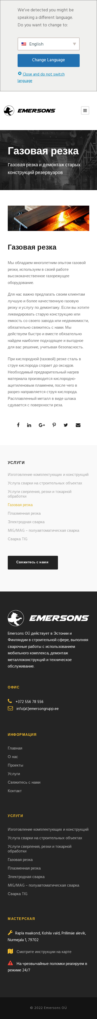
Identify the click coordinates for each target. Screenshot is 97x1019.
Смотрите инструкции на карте (44, 952)
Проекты (15, 765)
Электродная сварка (26, 522)
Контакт (15, 791)
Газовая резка (20, 505)
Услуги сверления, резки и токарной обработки (39, 494)
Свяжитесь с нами (24, 783)
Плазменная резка (24, 514)
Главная (15, 748)
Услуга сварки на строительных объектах (45, 483)
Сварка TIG (17, 539)
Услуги (14, 774)
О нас (13, 757)
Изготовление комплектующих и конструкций (48, 475)
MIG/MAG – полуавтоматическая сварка (43, 531)
